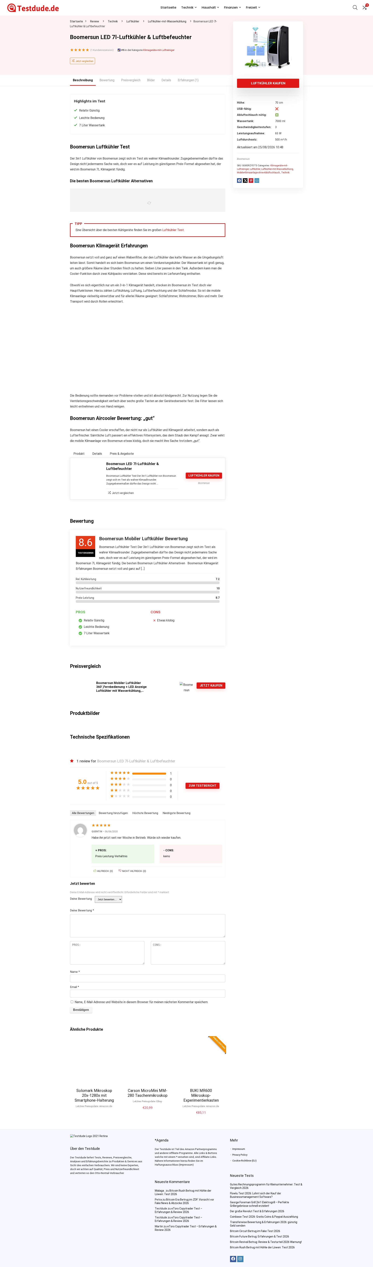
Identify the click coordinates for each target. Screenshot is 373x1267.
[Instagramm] (240, 1259)
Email (74, 987)
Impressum (238, 1148)
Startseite (168, 7)
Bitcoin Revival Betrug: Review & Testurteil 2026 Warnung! (266, 1241)
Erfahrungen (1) (188, 80)
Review (94, 21)
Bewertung (106, 80)
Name (75, 972)
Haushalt (209, 7)
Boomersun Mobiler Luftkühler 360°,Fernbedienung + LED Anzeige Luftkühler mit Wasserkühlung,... (121, 687)
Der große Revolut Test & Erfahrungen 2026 (257, 1211)
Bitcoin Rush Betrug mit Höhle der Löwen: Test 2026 (262, 1247)
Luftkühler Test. (173, 230)
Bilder (151, 80)
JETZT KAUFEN (211, 685)
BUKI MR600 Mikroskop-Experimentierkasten (201, 1095)
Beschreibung (83, 80)
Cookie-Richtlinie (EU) (244, 1160)
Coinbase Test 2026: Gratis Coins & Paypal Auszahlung (264, 1216)
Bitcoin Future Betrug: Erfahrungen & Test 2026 (259, 1236)
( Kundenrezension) (102, 50)
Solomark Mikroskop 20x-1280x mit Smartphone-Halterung (94, 1095)
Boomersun (243, 158)
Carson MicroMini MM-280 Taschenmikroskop (147, 1093)
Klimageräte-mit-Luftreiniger (158, 50)
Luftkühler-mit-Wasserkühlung (167, 21)
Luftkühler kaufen (268, 83)
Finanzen (231, 7)
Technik (187, 7)
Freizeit (251, 7)
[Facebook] (233, 1259)
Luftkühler (132, 21)
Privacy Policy (239, 1154)
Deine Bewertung (81, 899)
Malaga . (160, 1190)
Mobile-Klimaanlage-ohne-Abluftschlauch (258, 172)
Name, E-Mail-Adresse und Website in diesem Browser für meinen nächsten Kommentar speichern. (141, 1002)
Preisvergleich (130, 80)
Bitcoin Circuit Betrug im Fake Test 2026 (255, 1231)
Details (166, 80)
